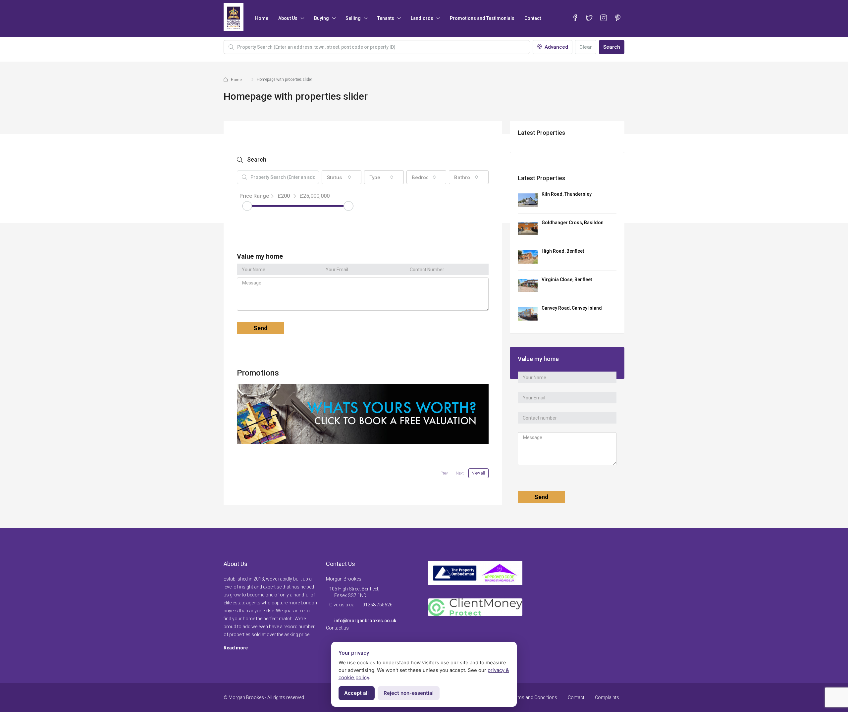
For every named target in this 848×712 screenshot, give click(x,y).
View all (478, 473)
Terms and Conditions (534, 697)
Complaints (607, 697)
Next (460, 473)
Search (611, 47)
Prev (444, 473)
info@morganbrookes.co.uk (365, 620)
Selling (353, 18)
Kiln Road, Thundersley (567, 194)
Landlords (422, 18)
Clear (585, 47)
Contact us (337, 628)
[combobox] (341, 177)
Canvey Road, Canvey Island (572, 308)
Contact (532, 18)
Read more (236, 647)
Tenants (385, 18)
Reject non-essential (409, 693)
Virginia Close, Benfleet (567, 279)
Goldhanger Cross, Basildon (573, 222)
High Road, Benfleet (563, 251)
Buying (321, 18)
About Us (287, 18)
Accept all (356, 693)
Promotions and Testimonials (482, 18)
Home (261, 18)
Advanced (555, 47)
